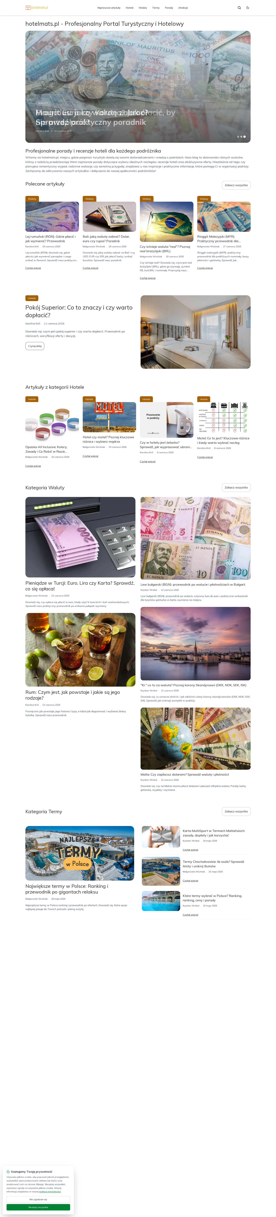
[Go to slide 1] (238, 137)
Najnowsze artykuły (109, 7)
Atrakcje (183, 7)
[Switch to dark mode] (248, 8)
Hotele (130, 7)
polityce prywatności (50, 1191)
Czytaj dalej (35, 346)
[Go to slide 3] (244, 137)
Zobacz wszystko (236, 185)
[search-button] (239, 7)
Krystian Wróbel (149, 589)
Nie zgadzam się (38, 1199)
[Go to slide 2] (241, 137)
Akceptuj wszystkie (38, 1207)
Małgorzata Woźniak (94, 246)
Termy (156, 7)
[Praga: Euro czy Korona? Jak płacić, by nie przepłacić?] (138, 87)
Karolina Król (42, 130)
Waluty (143, 7)
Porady (169, 7)
